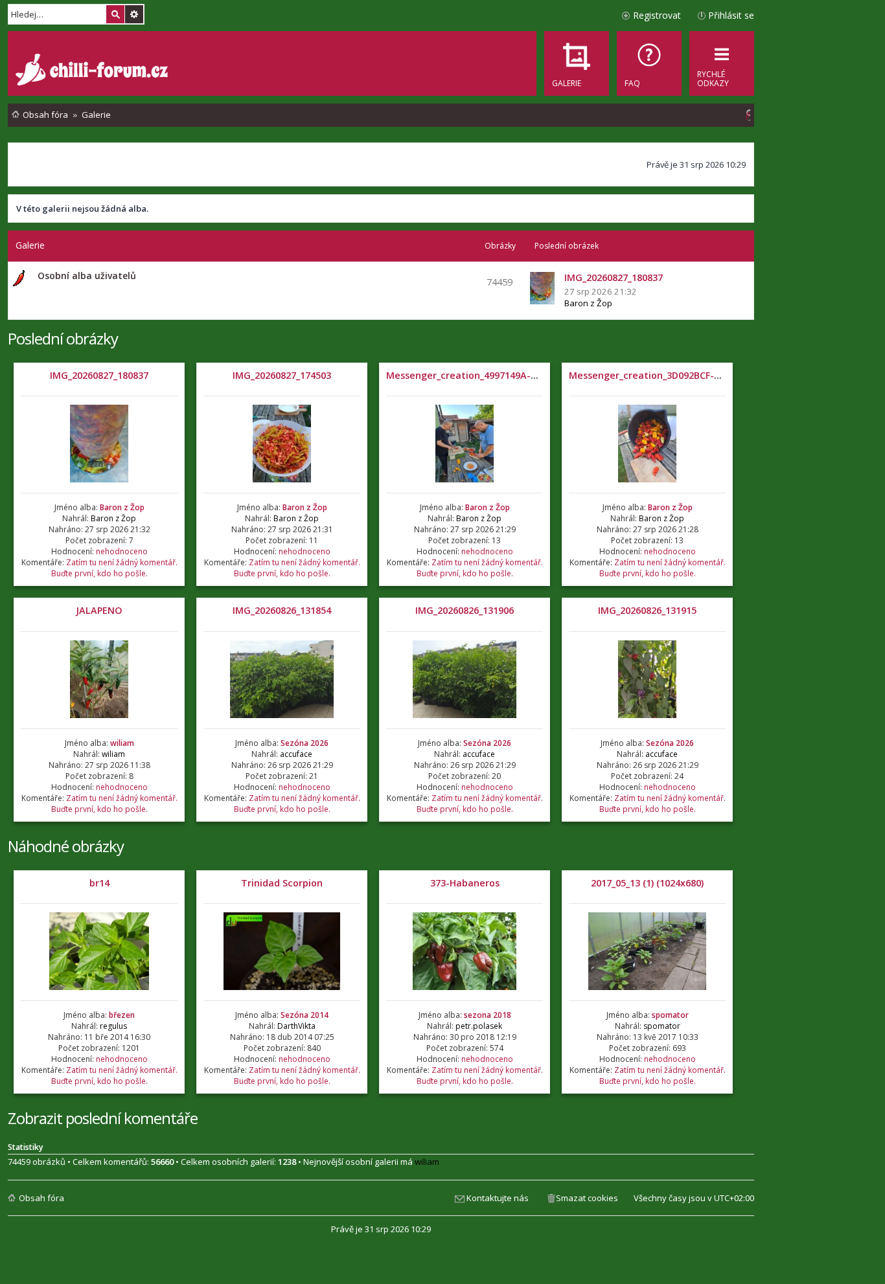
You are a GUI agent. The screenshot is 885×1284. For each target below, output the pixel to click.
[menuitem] (649, 63)
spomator (670, 1014)
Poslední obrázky (63, 338)
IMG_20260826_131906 (464, 610)
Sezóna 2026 (304, 743)
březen (122, 1014)
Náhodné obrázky (66, 846)
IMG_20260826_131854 (282, 610)
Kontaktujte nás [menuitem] (497, 1198)
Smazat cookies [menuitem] (587, 1198)
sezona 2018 (487, 1014)
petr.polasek (478, 1025)
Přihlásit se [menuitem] (731, 15)
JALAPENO (99, 610)
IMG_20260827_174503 (282, 375)
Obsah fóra (41, 1198)
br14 (99, 883)
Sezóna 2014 (304, 1014)
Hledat (115, 14)
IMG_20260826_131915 (647, 610)
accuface (296, 754)
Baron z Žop (588, 303)
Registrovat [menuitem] (657, 15)
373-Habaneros (465, 883)
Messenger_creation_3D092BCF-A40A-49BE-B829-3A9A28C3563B (713, 375)
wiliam (122, 743)
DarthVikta (296, 1025)
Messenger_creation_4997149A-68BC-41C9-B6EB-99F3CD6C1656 (529, 375)
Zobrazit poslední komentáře (103, 1118)
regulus (113, 1025)
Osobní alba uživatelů (87, 275)
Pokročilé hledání (134, 14)
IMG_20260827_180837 (99, 375)
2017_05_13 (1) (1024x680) (647, 883)
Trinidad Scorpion (282, 883)
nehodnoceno (122, 551)
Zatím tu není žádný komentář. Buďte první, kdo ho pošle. (114, 568)
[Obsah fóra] (93, 71)
